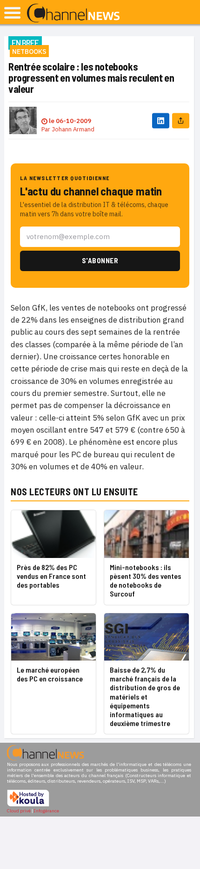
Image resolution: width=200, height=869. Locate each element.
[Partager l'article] (180, 120)
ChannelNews (73, 13)
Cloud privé (19, 811)
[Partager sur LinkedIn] (160, 120)
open (12, 12)
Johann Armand (73, 129)
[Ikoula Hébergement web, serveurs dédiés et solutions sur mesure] (28, 805)
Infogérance (46, 811)
